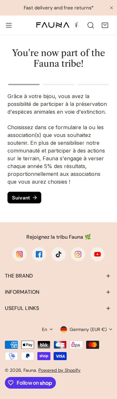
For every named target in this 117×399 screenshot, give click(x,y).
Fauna (29, 370)
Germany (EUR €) (88, 329)
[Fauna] (57, 25)
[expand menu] (9, 25)
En (44, 329)
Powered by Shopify (59, 370)
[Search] (91, 25)
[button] (105, 25)
